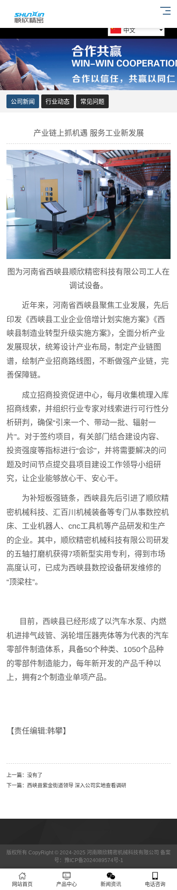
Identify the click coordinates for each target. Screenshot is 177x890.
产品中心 (66, 884)
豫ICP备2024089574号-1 (93, 860)
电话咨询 (155, 884)
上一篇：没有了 (24, 775)
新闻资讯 (111, 884)
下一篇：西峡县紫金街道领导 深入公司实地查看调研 (66, 786)
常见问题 (92, 101)
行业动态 (58, 101)
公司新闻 (23, 101)
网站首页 (22, 884)
